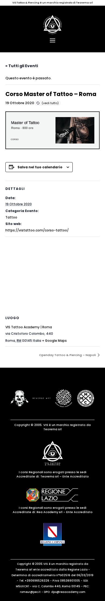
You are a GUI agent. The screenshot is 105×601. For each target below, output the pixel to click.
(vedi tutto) (50, 103)
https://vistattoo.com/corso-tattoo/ (37, 230)
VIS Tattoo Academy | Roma (28, 327)
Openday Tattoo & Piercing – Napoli (68, 355)
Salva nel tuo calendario (40, 167)
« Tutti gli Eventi (21, 66)
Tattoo (11, 217)
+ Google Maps (54, 340)
